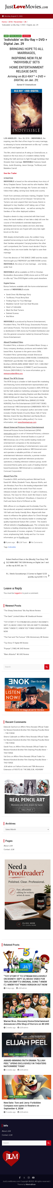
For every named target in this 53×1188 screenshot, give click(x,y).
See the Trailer (10, 173)
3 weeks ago (11, 1112)
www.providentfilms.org (13, 373)
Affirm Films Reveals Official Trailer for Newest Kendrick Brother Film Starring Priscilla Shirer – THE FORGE (26, 730)
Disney (6, 970)
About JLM (8, 846)
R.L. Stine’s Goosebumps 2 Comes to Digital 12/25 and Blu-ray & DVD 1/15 (26, 575)
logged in (18, 593)
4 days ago (10, 988)
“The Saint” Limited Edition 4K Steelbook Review (23, 616)
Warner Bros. (28, 1015)
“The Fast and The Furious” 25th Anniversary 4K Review (26, 637)
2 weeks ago (11, 1028)
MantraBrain (31, 1184)
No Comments (37, 542)
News (6, 36)
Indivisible (12, 547)
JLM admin (8, 766)
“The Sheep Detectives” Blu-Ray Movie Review (22, 610)
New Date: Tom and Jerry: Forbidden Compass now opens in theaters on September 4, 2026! (22, 1105)
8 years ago (10, 542)
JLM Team (23, 542)
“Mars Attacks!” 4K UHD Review (16, 654)
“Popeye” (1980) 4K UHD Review (16, 648)
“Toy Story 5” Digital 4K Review (16, 643)
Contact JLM (9, 849)
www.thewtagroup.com (27, 422)
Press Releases (15, 36)
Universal (26, 36)
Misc (6, 1054)
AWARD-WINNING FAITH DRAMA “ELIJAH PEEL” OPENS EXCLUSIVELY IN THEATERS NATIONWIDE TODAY (25, 1063)
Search (46, 667)
